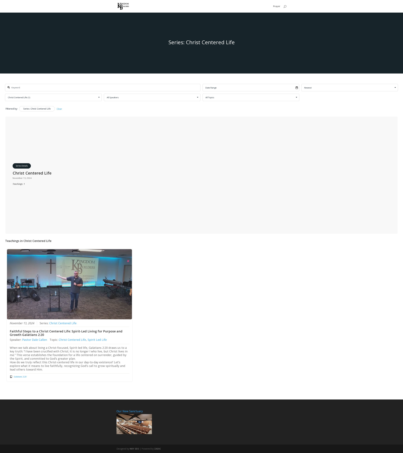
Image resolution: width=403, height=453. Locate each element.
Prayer (276, 6)
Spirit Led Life (97, 340)
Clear (59, 108)
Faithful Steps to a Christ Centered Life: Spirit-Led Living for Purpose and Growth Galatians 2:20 (66, 333)
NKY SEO (134, 448)
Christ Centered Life (63, 323)
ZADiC (157, 448)
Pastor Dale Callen (34, 340)
